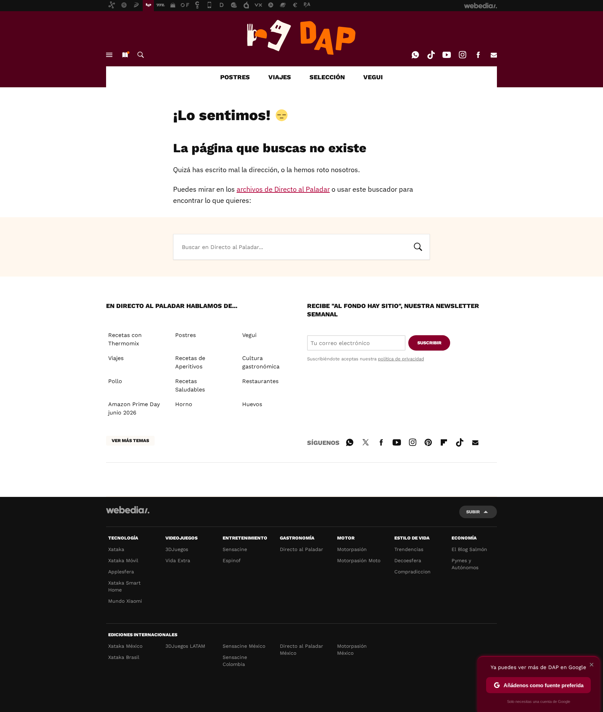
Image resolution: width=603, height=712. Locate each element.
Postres (185, 335)
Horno (183, 404)
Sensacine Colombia (235, 660)
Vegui (249, 335)
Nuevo (125, 54)
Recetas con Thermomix (125, 339)
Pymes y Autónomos (465, 564)
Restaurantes (260, 381)
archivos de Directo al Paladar (283, 189)
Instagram (462, 54)
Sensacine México (244, 646)
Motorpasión (352, 549)
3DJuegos (176, 549)
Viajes (116, 358)
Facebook (478, 54)
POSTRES (235, 77)
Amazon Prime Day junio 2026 (134, 408)
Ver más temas (130, 440)
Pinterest (428, 441)
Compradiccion (412, 571)
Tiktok (431, 54)
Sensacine (235, 549)
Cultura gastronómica (261, 362)
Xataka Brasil (123, 657)
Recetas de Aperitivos (190, 362)
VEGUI (373, 77)
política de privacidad (401, 358)
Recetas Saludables (190, 385)
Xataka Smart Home (124, 586)
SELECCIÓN (327, 77)
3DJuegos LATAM (185, 646)
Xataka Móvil (123, 560)
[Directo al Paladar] (301, 37)
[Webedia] (127, 510)
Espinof (232, 560)
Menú (109, 54)
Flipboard (443, 441)
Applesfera (121, 571)
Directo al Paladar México (301, 649)
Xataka (116, 549)
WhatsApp (415, 54)
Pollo (115, 381)
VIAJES (279, 77)
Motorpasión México (352, 649)
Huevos (252, 404)
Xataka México (125, 646)
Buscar (140, 54)
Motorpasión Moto (358, 560)
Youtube (446, 54)
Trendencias (408, 549)
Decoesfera (407, 560)
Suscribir (429, 342)
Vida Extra (177, 560)
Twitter (365, 441)
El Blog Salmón (469, 549)
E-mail (493, 54)
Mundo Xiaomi (125, 601)
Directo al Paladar (301, 549)
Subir (473, 511)
